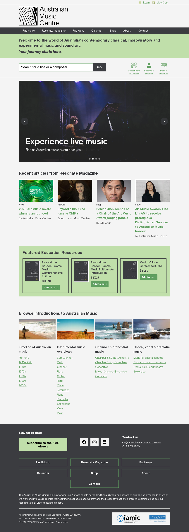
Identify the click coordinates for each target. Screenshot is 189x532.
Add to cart (51, 287)
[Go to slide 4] (99, 159)
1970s (22, 371)
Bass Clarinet (65, 357)
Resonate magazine (54, 30)
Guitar (61, 376)
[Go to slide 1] (90, 159)
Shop (113, 30)
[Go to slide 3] (96, 159)
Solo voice (139, 371)
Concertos (101, 366)
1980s (22, 376)
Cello (60, 362)
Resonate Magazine (94, 462)
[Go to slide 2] (93, 159)
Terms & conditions (45, 522)
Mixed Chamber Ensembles (111, 371)
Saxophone (63, 403)
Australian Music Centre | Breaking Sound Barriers (43, 16)
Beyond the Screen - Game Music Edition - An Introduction (102, 267)
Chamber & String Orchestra (112, 357)
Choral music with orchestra (149, 362)
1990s (22, 380)
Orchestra (101, 376)
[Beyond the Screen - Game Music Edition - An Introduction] (81, 271)
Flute (60, 371)
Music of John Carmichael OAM (151, 264)
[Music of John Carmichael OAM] (130, 270)
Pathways (78, 30)
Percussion (63, 390)
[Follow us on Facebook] (84, 442)
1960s (22, 366)
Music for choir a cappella (148, 357)
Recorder (62, 399)
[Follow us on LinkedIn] (105, 442)
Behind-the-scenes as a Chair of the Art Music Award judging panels (113, 213)
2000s (22, 385)
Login (146, 2)
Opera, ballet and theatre (148, 366)
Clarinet (62, 366)
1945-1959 (25, 362)
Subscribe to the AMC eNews (43, 444)
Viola (60, 408)
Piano (60, 394)
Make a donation (163, 72)
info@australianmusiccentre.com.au (141, 442)
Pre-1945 (24, 357)
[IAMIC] (128, 518)
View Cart (162, 2)
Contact (143, 30)
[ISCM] (157, 518)
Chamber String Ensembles (111, 362)
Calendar (96, 30)
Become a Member (149, 72)
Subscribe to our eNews (134, 72)
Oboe (60, 385)
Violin (60, 413)
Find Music (43, 462)
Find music (29, 30)
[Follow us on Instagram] (94, 442)
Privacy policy (62, 522)
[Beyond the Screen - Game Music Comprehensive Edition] (32, 271)
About (127, 30)
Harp (60, 380)
